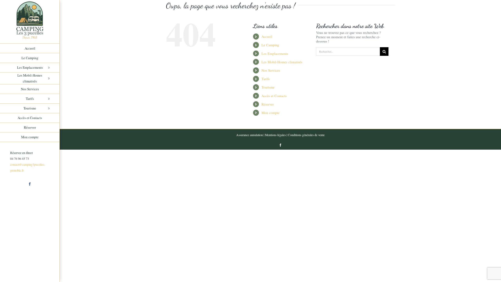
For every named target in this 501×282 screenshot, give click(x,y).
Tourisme (268, 87)
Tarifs (265, 78)
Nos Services (270, 70)
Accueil (266, 36)
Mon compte (270, 112)
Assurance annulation (249, 135)
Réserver (267, 104)
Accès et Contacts (274, 95)
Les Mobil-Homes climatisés (281, 62)
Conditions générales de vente (306, 135)
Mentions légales (275, 135)
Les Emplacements (274, 53)
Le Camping (270, 44)
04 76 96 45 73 (19, 158)
